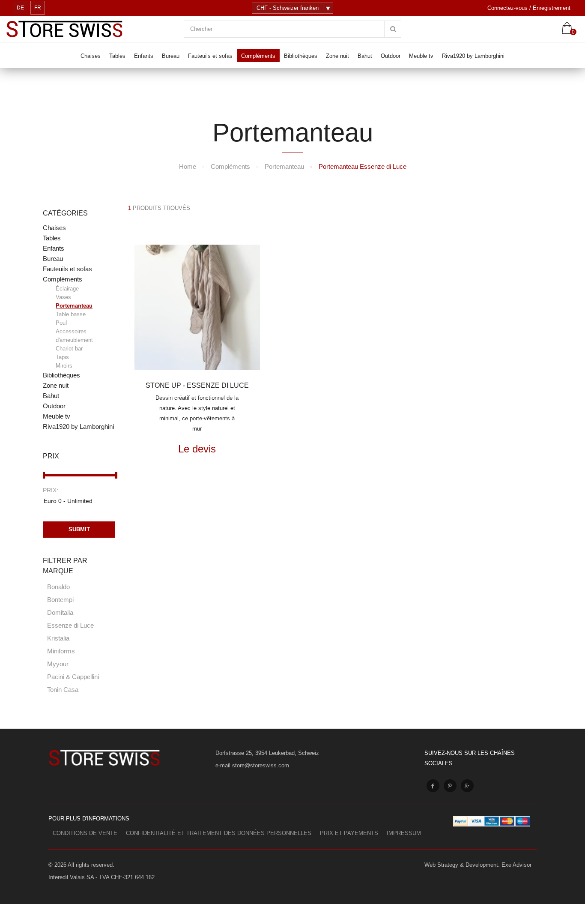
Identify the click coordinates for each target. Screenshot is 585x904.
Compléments (68, 322)
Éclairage (67, 288)
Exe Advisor (516, 865)
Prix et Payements (349, 833)
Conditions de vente (85, 833)
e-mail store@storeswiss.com (252, 765)
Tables (52, 238)
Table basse (71, 314)
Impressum (404, 833)
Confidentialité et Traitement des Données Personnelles (218, 833)
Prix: (50, 490)
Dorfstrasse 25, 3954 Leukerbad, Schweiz (267, 753)
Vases (63, 297)
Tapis (62, 357)
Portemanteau (74, 305)
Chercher (201, 29)
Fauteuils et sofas (67, 268)
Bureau (53, 258)
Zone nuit (56, 385)
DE (20, 8)
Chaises (54, 227)
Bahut (51, 395)
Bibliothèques (61, 375)
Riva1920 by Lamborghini (78, 426)
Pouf (61, 323)
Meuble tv (56, 416)
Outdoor (54, 406)
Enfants (53, 248)
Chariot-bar (69, 348)
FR (37, 8)
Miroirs (64, 365)
